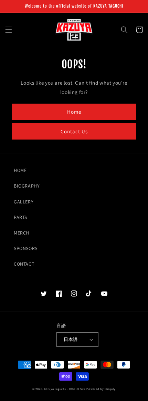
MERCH (21, 233)
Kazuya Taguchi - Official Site (65, 389)
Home (74, 111)
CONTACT (24, 264)
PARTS (20, 217)
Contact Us (74, 131)
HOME (20, 170)
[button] (8, 29)
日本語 (70, 339)
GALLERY (23, 202)
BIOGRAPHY (27, 186)
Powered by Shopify (101, 389)
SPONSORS (26, 248)
